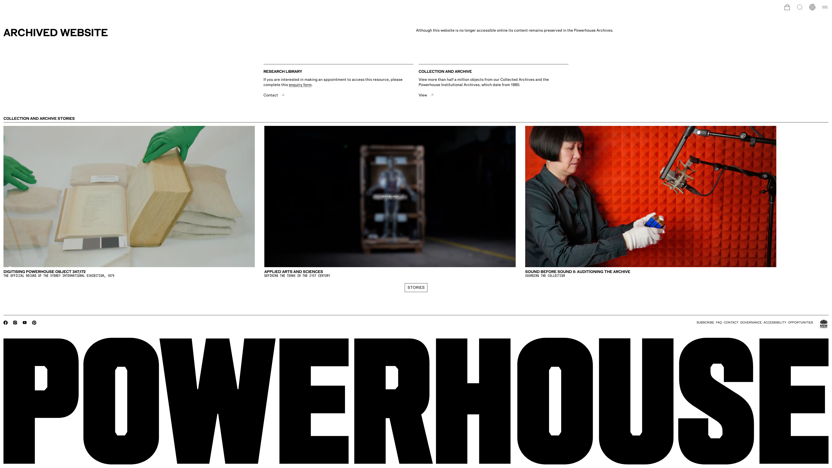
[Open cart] (787, 7)
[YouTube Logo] (25, 322)
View (423, 95)
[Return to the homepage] (416, 401)
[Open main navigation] (824, 7)
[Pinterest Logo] (34, 322)
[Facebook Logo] (5, 322)
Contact (270, 95)
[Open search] (799, 7)
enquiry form (300, 85)
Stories (416, 287)
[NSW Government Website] (824, 324)
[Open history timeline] (812, 7)
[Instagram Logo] (15, 322)
